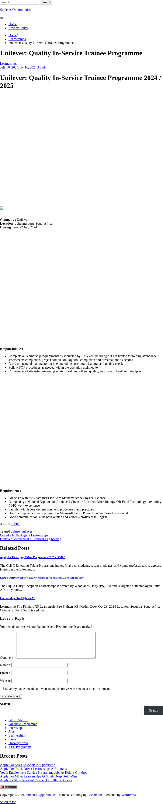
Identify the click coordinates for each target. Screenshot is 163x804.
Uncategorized (18, 743)
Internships (15, 728)
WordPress (128, 795)
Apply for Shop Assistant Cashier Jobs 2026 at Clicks (36, 780)
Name (5, 665)
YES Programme (19, 747)
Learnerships (8, 63)
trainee (15, 531)
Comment (8, 657)
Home (12, 24)
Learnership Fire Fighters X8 (17, 598)
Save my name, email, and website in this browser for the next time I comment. (58, 689)
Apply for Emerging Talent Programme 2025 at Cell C (32, 557)
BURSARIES (18, 720)
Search (5, 704)
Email (5, 673)
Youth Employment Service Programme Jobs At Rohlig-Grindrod (43, 772)
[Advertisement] (81, 148)
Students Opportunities (15, 9)
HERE (15, 524)
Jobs (11, 731)
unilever (26, 531)
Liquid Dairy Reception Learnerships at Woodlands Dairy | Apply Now (42, 577)
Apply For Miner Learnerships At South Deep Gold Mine (38, 776)
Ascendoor (94, 795)
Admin (41, 67)
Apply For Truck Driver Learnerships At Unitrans (33, 768)
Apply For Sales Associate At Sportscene (27, 765)
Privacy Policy (18, 28)
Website (5, 680)
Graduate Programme (22, 724)
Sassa (12, 739)
